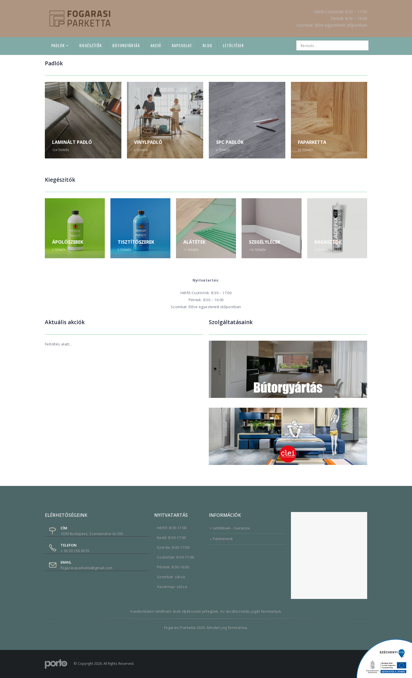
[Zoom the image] (288, 344)
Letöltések (233, 45)
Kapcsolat (182, 45)
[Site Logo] (80, 18)
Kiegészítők (90, 45)
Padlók (58, 45)
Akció (156, 45)
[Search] (360, 45)
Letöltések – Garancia (231, 528)
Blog (207, 45)
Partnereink (223, 538)
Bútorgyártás (126, 45)
